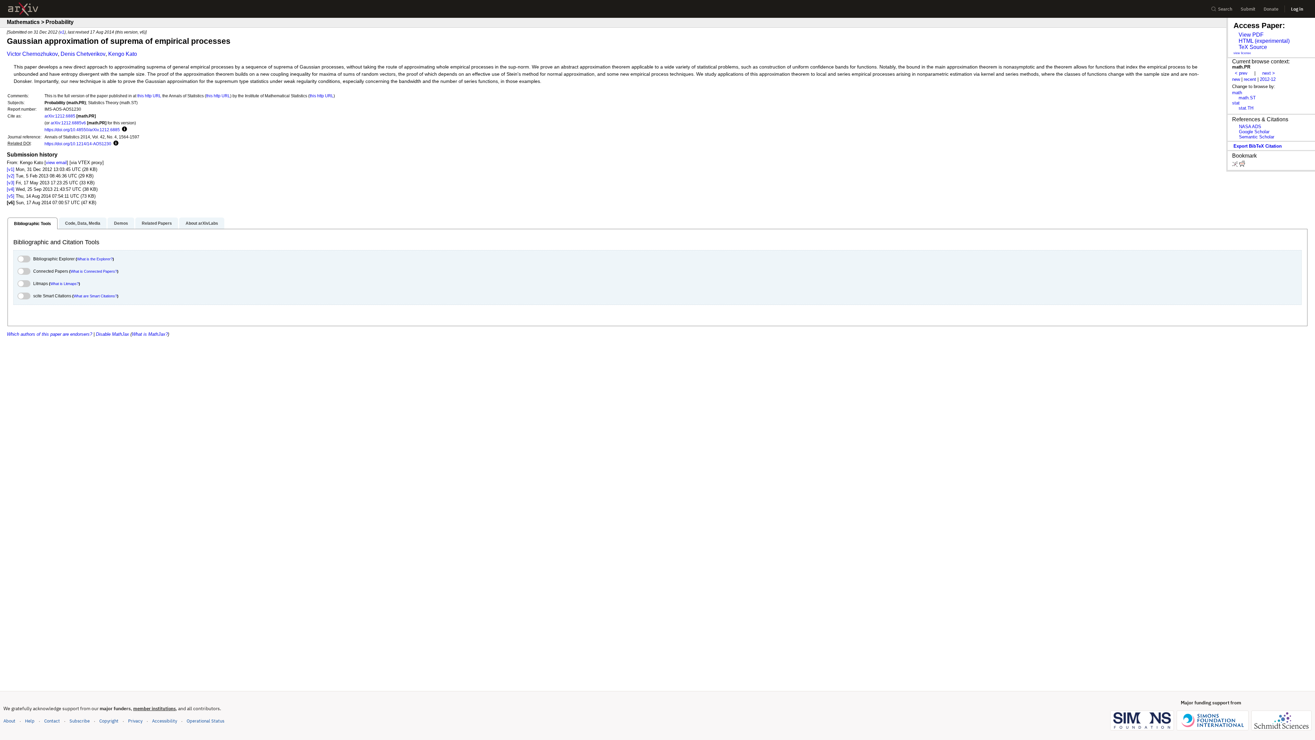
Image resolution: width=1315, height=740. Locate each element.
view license (1242, 53)
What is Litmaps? (64, 284)
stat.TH (1246, 108)
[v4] (10, 189)
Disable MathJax (112, 334)
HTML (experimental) (1264, 41)
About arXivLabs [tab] (202, 223)
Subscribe (80, 721)
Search (1225, 9)
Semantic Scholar (1256, 136)
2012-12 (1268, 79)
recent (1250, 79)
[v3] (10, 182)
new (1236, 79)
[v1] (10, 169)
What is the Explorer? (95, 259)
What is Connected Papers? (94, 271)
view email (56, 162)
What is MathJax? (150, 334)
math (1237, 92)
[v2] (10, 175)
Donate (1271, 9)
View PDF (1251, 35)
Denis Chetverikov (83, 54)
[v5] (10, 196)
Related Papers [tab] (157, 223)
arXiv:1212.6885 (60, 116)
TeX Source (1253, 47)
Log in (1297, 9)
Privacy (135, 721)
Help (30, 721)
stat (1236, 103)
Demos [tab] (121, 223)
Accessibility (164, 721)
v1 (62, 32)
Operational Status (205, 721)
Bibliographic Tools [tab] (32, 223)
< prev (1241, 73)
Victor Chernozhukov (32, 54)
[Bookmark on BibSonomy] (1235, 165)
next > (1268, 73)
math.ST (1247, 97)
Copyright (108, 721)
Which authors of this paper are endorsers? (49, 334)
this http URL (149, 96)
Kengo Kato (122, 54)
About (9, 721)
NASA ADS (1250, 126)
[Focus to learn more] (123, 129)
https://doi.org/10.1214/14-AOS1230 (78, 143)
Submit (1248, 9)
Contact (52, 721)
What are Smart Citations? (95, 296)
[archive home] (23, 9)
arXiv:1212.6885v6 (68, 123)
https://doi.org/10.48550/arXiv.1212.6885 (82, 129)
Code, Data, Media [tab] (82, 223)
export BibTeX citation (1257, 146)
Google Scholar (1254, 131)
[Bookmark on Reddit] (1242, 165)
